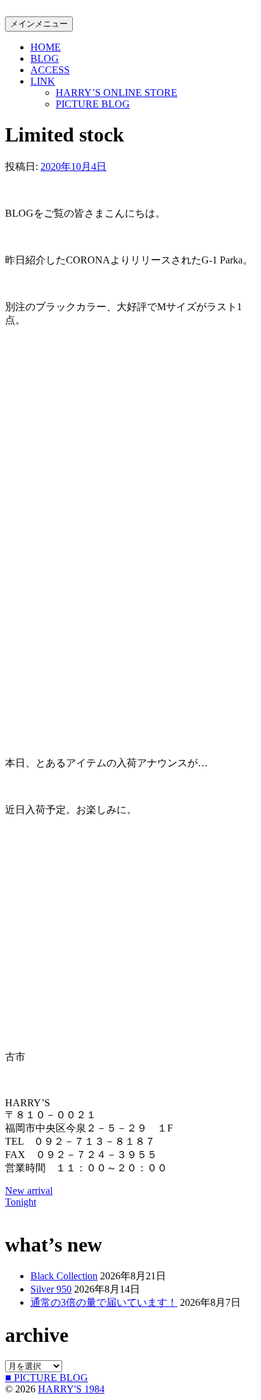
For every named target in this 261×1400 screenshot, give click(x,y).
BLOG (44, 58)
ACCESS (50, 69)
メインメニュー (39, 23)
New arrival (29, 1190)
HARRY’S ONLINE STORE (116, 92)
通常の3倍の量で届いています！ (103, 1302)
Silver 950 (51, 1289)
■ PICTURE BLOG (46, 1377)
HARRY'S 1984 (71, 1389)
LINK (42, 81)
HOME (45, 47)
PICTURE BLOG (93, 104)
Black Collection (64, 1275)
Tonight (20, 1202)
